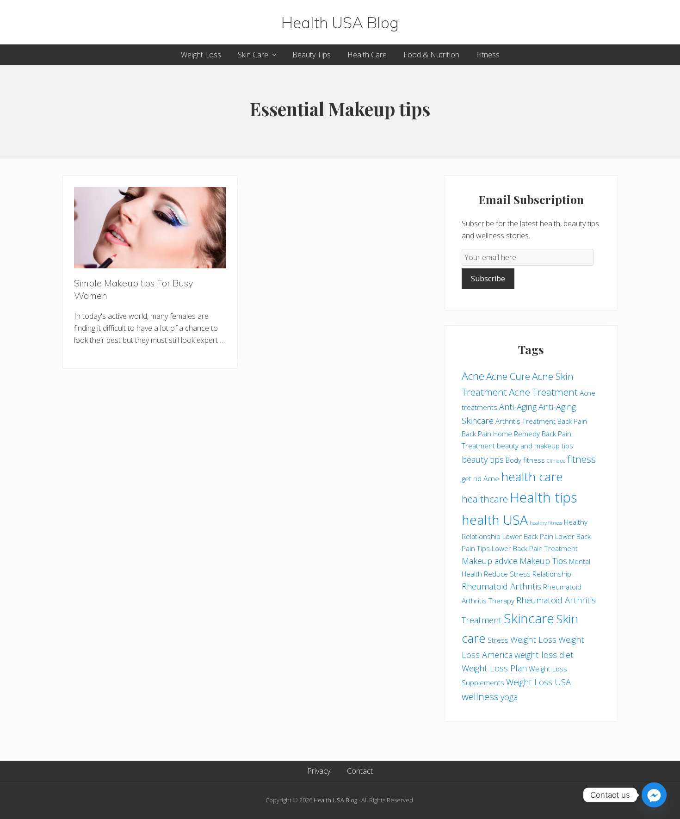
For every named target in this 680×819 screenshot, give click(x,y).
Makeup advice (490, 560)
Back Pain (572, 421)
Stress (498, 640)
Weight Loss (533, 639)
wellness (480, 696)
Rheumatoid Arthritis (501, 586)
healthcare (485, 498)
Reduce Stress (507, 573)
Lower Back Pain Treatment (535, 548)
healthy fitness (546, 523)
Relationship (551, 573)
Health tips (543, 497)
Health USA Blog (340, 22)
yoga (509, 696)
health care (532, 476)
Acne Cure (508, 376)
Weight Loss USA (538, 682)
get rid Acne (480, 478)
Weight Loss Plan (494, 668)
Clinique (556, 461)
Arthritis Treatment (525, 421)
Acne (473, 376)
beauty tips (483, 459)
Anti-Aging (518, 406)
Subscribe (488, 278)
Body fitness (525, 460)
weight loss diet (544, 654)
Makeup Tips (543, 560)
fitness (581, 459)
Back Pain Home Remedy (501, 433)
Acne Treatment (543, 391)
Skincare (529, 618)
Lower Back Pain (527, 536)
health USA (495, 519)
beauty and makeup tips (535, 445)
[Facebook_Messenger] (654, 794)
